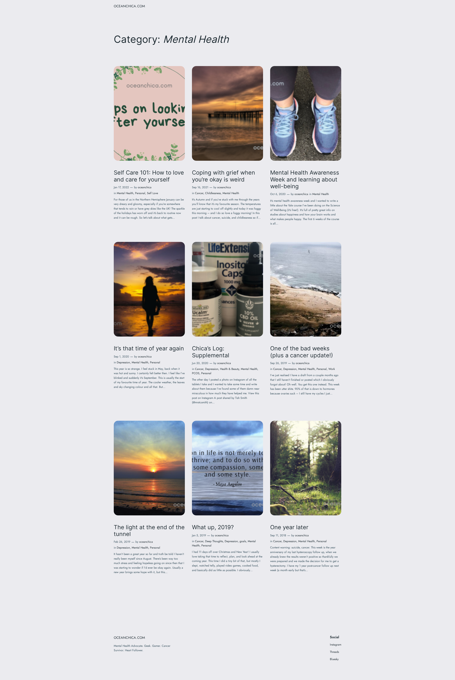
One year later (289, 527)
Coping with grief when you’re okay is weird (223, 176)
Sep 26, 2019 (278, 363)
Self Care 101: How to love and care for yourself (149, 176)
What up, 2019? (213, 527)
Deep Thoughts (214, 541)
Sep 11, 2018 (278, 535)
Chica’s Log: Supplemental (210, 352)
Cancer (199, 193)
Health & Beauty (229, 369)
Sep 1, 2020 (121, 356)
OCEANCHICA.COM (129, 6)
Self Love (152, 193)
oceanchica (144, 187)
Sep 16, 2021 (200, 187)
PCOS (195, 373)
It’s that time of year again (149, 348)
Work (331, 369)
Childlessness (213, 193)
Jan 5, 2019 (199, 535)
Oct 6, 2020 (278, 194)
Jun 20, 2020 (200, 363)
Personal (140, 193)
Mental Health (125, 193)
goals (243, 541)
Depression (123, 362)
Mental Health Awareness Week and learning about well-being (304, 179)
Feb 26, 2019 (122, 542)
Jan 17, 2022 (121, 187)
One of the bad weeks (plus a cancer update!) (301, 352)
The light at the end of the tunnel (149, 530)
